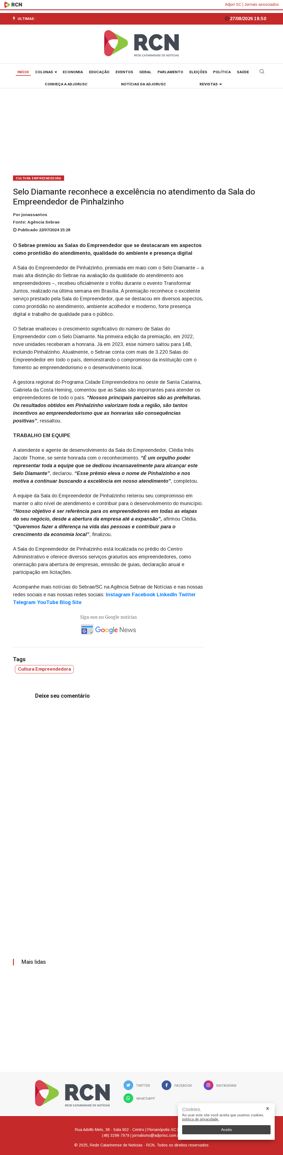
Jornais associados (261, 4)
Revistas (209, 84)
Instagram (118, 594)
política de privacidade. (200, 1119)
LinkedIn (167, 594)
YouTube (47, 602)
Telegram (24, 602)
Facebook (143, 594)
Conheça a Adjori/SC (66, 84)
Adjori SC (233, 4)
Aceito (226, 1129)
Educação (99, 72)
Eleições (198, 72)
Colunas (44, 72)
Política (222, 72)
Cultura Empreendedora (38, 178)
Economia (73, 72)
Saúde (243, 72)
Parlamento (170, 72)
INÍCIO (23, 72)
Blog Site (71, 602)
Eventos (124, 72)
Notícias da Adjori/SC (143, 84)
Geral (145, 72)
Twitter (187, 594)
